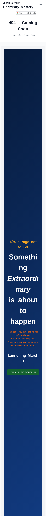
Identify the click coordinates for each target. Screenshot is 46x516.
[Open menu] (40, 5)
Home (13, 35)
